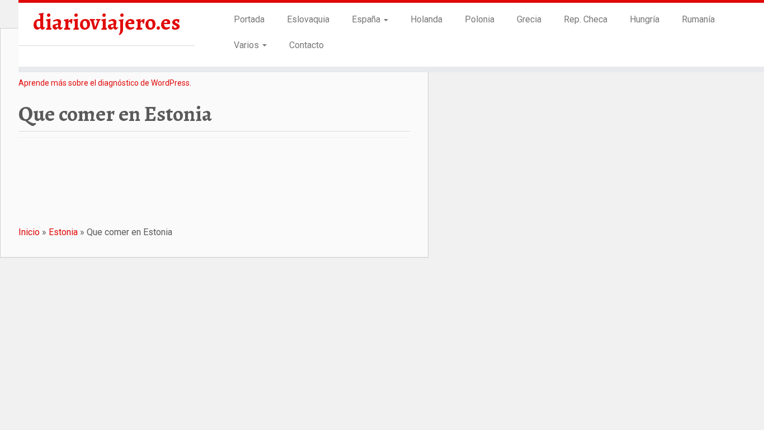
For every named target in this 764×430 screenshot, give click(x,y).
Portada (249, 19)
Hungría (644, 19)
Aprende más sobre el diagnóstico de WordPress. (104, 82)
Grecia (529, 19)
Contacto (306, 45)
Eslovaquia (308, 19)
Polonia (479, 19)
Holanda (426, 19)
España (367, 19)
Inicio (29, 232)
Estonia (63, 232)
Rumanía (698, 19)
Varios (247, 45)
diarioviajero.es (107, 22)
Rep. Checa (585, 19)
